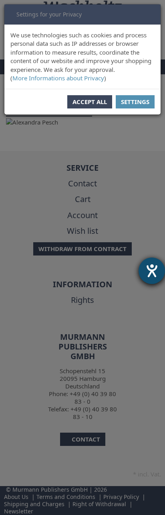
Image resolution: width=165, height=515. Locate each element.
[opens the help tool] (152, 271)
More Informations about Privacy (58, 78)
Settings (135, 102)
